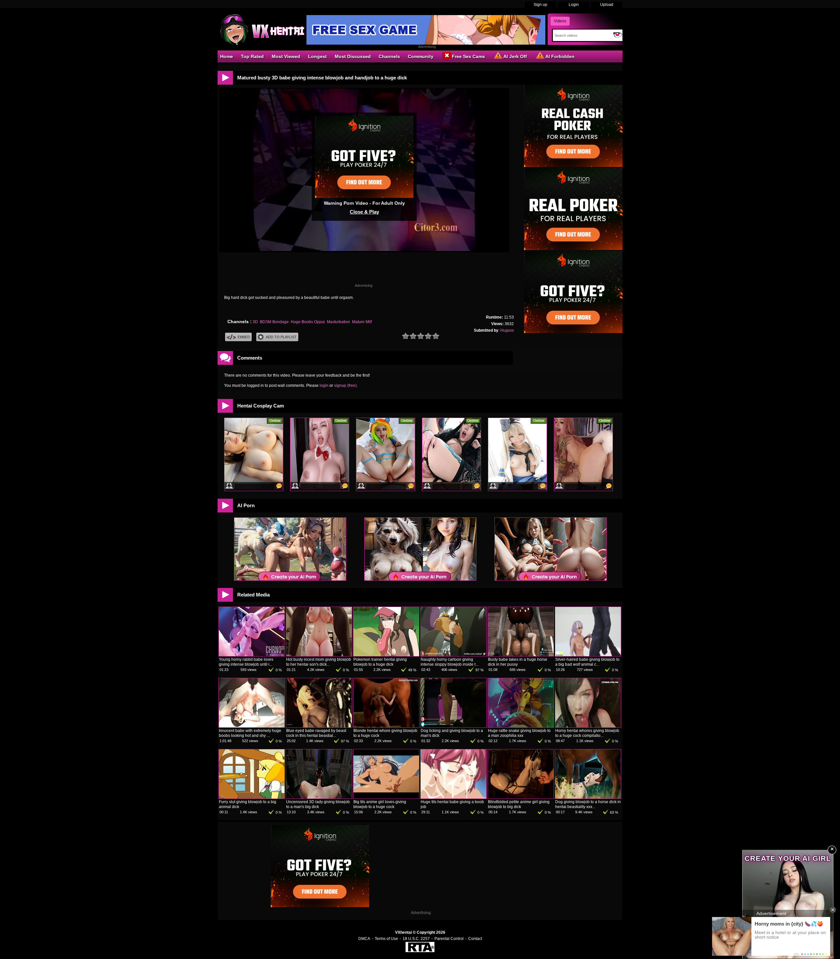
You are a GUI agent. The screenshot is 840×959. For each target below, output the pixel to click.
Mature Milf (362, 322)
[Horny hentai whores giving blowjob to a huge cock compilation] (588, 726)
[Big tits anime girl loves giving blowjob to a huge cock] (386, 797)
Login (574, 4)
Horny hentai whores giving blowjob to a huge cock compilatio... (587, 733)
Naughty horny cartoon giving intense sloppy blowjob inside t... (449, 662)
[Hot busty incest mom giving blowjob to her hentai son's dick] (319, 655)
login (324, 385)
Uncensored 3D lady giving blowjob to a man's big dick (318, 804)
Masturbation (338, 322)
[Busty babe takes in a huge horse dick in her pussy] (521, 655)
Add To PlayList (281, 337)
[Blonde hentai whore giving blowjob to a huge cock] (386, 726)
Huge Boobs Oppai (308, 322)
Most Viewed (286, 56)
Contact (475, 938)
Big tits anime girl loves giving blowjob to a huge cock (379, 804)
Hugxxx (507, 330)
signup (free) (345, 385)
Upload (606, 4)
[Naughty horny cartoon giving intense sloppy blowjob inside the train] (453, 655)
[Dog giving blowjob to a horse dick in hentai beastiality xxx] (588, 797)
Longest (317, 56)
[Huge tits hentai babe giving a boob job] (453, 797)
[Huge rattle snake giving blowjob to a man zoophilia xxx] (521, 726)
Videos (560, 21)
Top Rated (252, 56)
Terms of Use (386, 938)
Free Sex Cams (468, 56)
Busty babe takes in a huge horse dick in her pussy (517, 662)
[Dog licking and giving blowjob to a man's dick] (453, 726)
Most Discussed (353, 56)
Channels (389, 56)
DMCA (364, 938)
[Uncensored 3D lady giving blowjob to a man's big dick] (319, 797)
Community (420, 56)
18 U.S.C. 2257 (416, 938)
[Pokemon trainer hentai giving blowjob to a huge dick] (386, 655)
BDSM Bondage (274, 322)
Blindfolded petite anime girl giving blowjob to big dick (519, 804)
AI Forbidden (560, 56)
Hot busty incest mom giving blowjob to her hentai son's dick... (318, 662)
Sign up (540, 4)
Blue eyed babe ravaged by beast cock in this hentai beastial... (316, 733)
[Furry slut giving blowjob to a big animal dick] (251, 797)
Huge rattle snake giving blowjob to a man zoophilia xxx (519, 733)
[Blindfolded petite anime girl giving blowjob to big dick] (521, 797)
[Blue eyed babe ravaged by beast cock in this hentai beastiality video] (319, 726)
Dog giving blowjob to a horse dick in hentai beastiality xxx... (588, 804)
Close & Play (364, 212)
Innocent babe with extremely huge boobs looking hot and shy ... (250, 733)
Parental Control (449, 938)
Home (226, 56)
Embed (244, 337)
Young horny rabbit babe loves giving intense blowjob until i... (246, 662)
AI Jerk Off (515, 56)
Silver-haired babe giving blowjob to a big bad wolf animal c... (587, 662)
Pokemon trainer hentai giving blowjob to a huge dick (380, 662)
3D (255, 322)
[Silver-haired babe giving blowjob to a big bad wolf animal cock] (588, 655)
